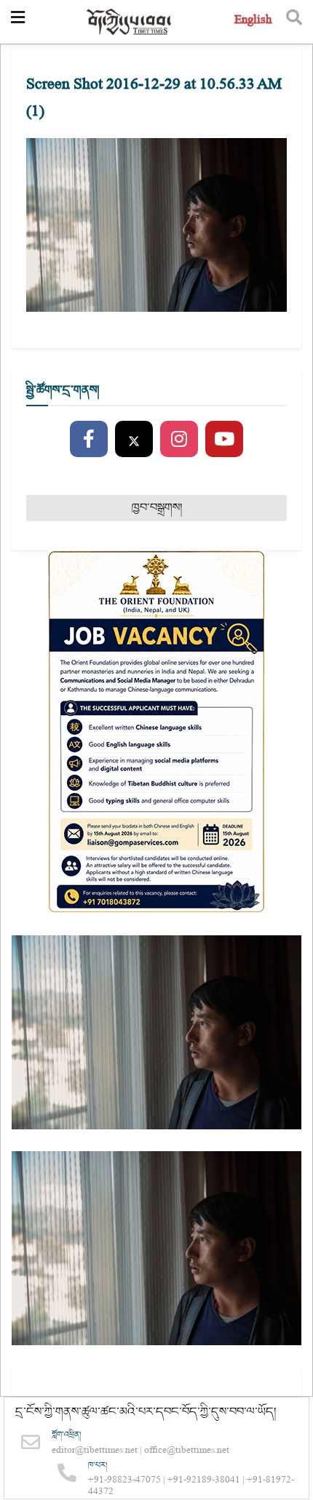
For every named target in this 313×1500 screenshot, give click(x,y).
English (253, 21)
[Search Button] (294, 22)
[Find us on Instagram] (179, 440)
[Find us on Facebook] (89, 440)
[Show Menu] (18, 22)
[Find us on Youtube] (224, 440)
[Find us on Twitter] (134, 440)
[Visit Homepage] (129, 22)
